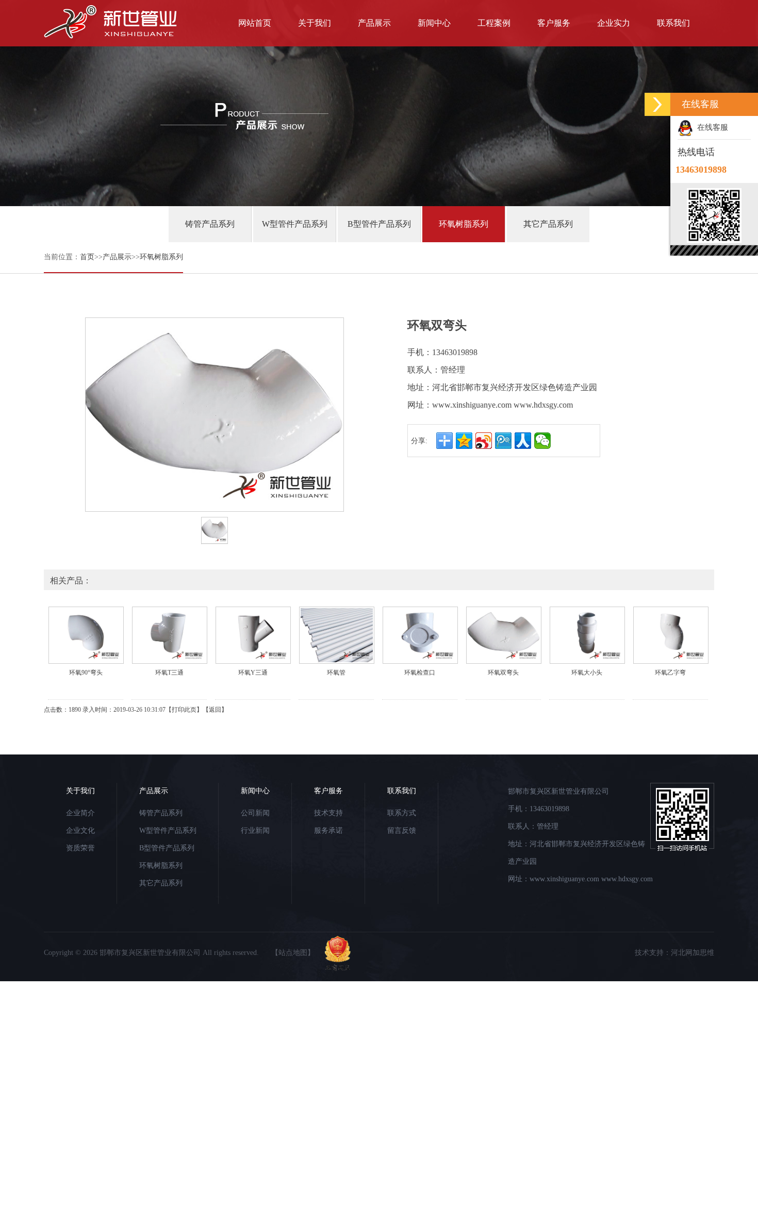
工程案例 (493, 23)
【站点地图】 (293, 953)
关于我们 (314, 23)
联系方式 (401, 813)
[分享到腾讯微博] (503, 440)
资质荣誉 (80, 848)
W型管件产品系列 (294, 224)
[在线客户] (657, 104)
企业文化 (80, 830)
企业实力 (613, 23)
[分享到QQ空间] (464, 440)
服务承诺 (328, 830)
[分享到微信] (542, 440)
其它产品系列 (548, 224)
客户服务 (553, 23)
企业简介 (80, 813)
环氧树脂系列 (463, 224)
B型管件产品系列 (379, 224)
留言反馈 (401, 830)
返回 (215, 709)
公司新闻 (255, 813)
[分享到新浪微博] (483, 440)
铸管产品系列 (210, 224)
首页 (87, 257)
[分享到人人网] (523, 440)
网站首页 (254, 23)
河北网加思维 (692, 953)
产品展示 (374, 23)
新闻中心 (434, 23)
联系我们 (673, 23)
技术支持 (328, 813)
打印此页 (184, 709)
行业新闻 (255, 830)
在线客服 (710, 127)
